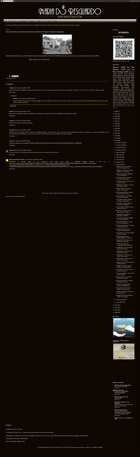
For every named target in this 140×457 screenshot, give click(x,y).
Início (6, 20)
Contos (15, 20)
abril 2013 (119, 162)
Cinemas (115, 86)
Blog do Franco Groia (121, 409)
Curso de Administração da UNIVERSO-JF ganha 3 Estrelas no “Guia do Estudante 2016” (123, 413)
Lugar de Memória (23, 20)
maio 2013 (119, 159)
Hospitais (115, 97)
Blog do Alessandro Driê (121, 397)
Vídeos (49, 20)
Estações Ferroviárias (121, 87)
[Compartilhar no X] (15, 76)
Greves (131, 105)
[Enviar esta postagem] (10, 76)
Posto (114, 107)
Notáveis (115, 99)
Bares (132, 91)
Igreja (115, 79)
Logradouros (32, 20)
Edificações (131, 100)
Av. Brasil (116, 91)
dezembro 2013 (120, 142)
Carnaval (127, 89)
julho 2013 (119, 154)
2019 (116, 126)
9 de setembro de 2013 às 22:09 (26, 98)
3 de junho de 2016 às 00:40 (23, 150)
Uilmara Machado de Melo (17, 159)
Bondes (124, 91)
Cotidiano (119, 92)
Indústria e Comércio (123, 75)
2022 (116, 118)
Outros (119, 82)
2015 (116, 135)
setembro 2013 (120, 150)
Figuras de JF (127, 97)
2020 (116, 123)
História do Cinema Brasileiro (123, 385)
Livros (44, 20)
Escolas (120, 74)
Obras (115, 80)
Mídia (128, 82)
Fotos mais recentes (47, 193)
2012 (116, 305)
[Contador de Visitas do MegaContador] (123, 33)
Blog (10, 20)
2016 (116, 133)
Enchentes (116, 89)
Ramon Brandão (129, 102)
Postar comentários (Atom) (17, 196)
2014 (116, 138)
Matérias (39, 20)
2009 (116, 312)
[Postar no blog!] (14, 76)
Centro (127, 104)
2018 (116, 128)
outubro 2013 (120, 147)
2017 (116, 131)
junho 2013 (119, 157)
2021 (116, 121)
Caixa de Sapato (128, 80)
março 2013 (119, 164)
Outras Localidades (118, 100)
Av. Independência (126, 99)
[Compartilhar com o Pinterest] (18, 76)
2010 (116, 310)
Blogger (101, 447)
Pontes (118, 94)
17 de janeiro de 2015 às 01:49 (22, 141)
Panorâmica (126, 79)
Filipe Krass (12, 150)
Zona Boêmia (119, 104)
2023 (116, 116)
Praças (128, 77)
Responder (12, 92)
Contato (55, 20)
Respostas (14, 95)
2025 (116, 111)
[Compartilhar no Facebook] (16, 76)
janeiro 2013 (119, 302)
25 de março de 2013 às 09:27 (22, 130)
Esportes (131, 74)
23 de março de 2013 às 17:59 (22, 111)
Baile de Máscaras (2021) (121, 386)
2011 (116, 307)
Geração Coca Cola (122, 105)
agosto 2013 (119, 152)
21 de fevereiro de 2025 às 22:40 (33, 159)
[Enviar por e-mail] (12, 76)
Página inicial (57, 193)
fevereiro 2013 (120, 299)
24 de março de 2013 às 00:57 (22, 120)
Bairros (14, 78)
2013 (116, 140)
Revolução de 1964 (126, 96)
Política (127, 86)
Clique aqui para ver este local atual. (39, 59)
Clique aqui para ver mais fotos (69, 193)
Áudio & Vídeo (130, 92)
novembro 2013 (120, 145)
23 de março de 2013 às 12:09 (22, 88)
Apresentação (118, 398)
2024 (116, 114)
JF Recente (119, 102)
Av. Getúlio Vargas (120, 84)
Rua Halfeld (117, 77)
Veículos (131, 72)
